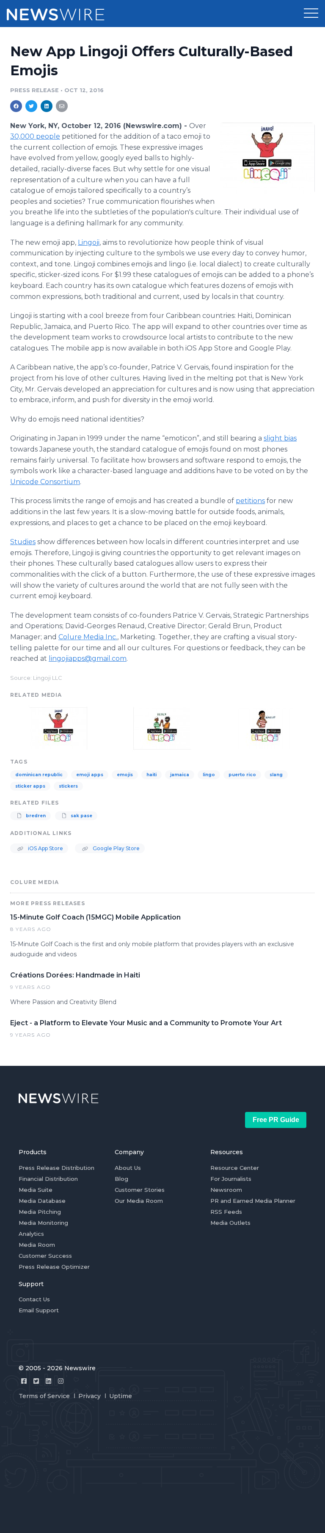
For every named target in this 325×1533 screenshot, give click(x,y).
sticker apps (30, 786)
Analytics (31, 1233)
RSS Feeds (226, 1211)
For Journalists (230, 1178)
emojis (125, 774)
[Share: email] (61, 106)
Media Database (42, 1200)
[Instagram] (60, 1381)
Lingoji (88, 242)
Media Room (37, 1244)
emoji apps (89, 774)
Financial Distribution (48, 1178)
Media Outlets (230, 1222)
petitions (250, 501)
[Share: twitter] (31, 106)
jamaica (179, 774)
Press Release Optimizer (54, 1266)
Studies (23, 542)
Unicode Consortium (45, 482)
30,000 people (35, 136)
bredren (35, 816)
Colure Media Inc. (87, 637)
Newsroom (226, 1189)
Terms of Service (44, 1396)
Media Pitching (40, 1211)
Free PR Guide (276, 1119)
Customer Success (45, 1255)
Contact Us (34, 1299)
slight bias (280, 438)
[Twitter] (36, 1381)
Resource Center (234, 1167)
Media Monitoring (43, 1222)
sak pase (80, 816)
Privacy (89, 1396)
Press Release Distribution (56, 1167)
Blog (121, 1178)
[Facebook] (24, 1381)
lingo (209, 774)
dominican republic (39, 774)
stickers (68, 786)
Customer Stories (140, 1189)
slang (276, 774)
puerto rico (242, 774)
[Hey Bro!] (267, 158)
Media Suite (35, 1189)
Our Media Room (139, 1200)
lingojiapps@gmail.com (88, 658)
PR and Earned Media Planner (252, 1200)
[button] (311, 13)
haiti (151, 774)
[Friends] (162, 727)
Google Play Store (115, 848)
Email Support (39, 1310)
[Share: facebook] (16, 106)
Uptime (120, 1396)
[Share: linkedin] (46, 106)
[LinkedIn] (48, 1381)
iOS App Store (45, 848)
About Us (128, 1167)
